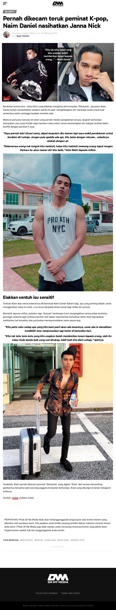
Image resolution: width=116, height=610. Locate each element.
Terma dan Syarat (70, 593)
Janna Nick (51, 540)
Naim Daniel (63, 540)
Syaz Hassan (23, 36)
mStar (15, 497)
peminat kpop (78, 540)
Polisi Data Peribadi (46, 593)
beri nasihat (27, 540)
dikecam (39, 540)
